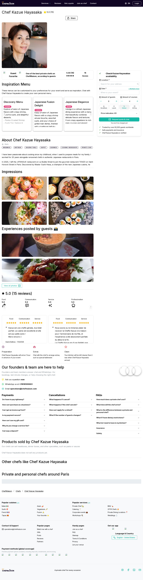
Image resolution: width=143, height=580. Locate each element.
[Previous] (4, 114)
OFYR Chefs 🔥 (113, 509)
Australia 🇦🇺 (128, 541)
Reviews (58, 3)
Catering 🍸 (76, 509)
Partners (40, 542)
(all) (18, 503)
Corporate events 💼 (80, 512)
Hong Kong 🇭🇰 (130, 541)
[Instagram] (122, 570)
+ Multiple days (134, 89)
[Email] (140, 570)
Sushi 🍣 (5, 509)
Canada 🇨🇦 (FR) (122, 541)
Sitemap (75, 535)
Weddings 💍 (113, 515)
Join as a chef (77, 529)
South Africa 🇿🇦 (124, 541)
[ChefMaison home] (8, 571)
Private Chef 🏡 (78, 506)
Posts (39, 535)
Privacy (75, 542)
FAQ (73, 532)
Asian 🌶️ (40, 506)
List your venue (78, 545)
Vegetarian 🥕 (42, 509)
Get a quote (69, 3)
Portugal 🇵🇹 (117, 541)
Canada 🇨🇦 (121, 541)
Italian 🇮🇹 (5, 506)
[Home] (8, 3)
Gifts (38, 532)
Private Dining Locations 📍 (118, 512)
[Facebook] (128, 570)
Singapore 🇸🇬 (131, 541)
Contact (93, 3)
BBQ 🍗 (110, 506)
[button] (71, 18)
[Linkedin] (134, 570)
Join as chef (82, 3)
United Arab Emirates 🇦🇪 (126, 541)
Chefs (18, 491)
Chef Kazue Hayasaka (33, 491)
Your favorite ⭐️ (43, 515)
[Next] (90, 114)
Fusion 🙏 (40, 512)
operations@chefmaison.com (15, 529)
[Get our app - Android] (131, 529)
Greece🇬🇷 (118, 541)
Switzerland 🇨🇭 (120, 541)
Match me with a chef (45, 529)
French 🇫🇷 (5, 512)
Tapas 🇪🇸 (5, 515)
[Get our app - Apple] (117, 529)
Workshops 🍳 (77, 515)
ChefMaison (7, 491)
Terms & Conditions (79, 538)
